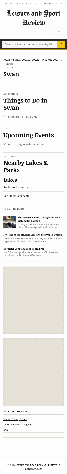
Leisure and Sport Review (33, 18)
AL (6, 3)
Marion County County (15, 419)
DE (44, 3)
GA (55, 3)
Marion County (52, 59)
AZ (16, 3)
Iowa (6, 59)
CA (27, 3)
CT (39, 3)
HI (61, 3)
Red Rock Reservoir (16, 196)
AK (11, 3)
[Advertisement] (33, 300)
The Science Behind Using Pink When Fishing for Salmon (39, 219)
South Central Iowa (26, 59)
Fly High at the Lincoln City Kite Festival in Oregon (32, 234)
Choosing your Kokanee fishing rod (23, 248)
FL (50, 3)
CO (33, 3)
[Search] (61, 44)
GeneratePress (33, 469)
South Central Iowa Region (17, 424)
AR (22, 3)
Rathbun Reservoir (15, 187)
